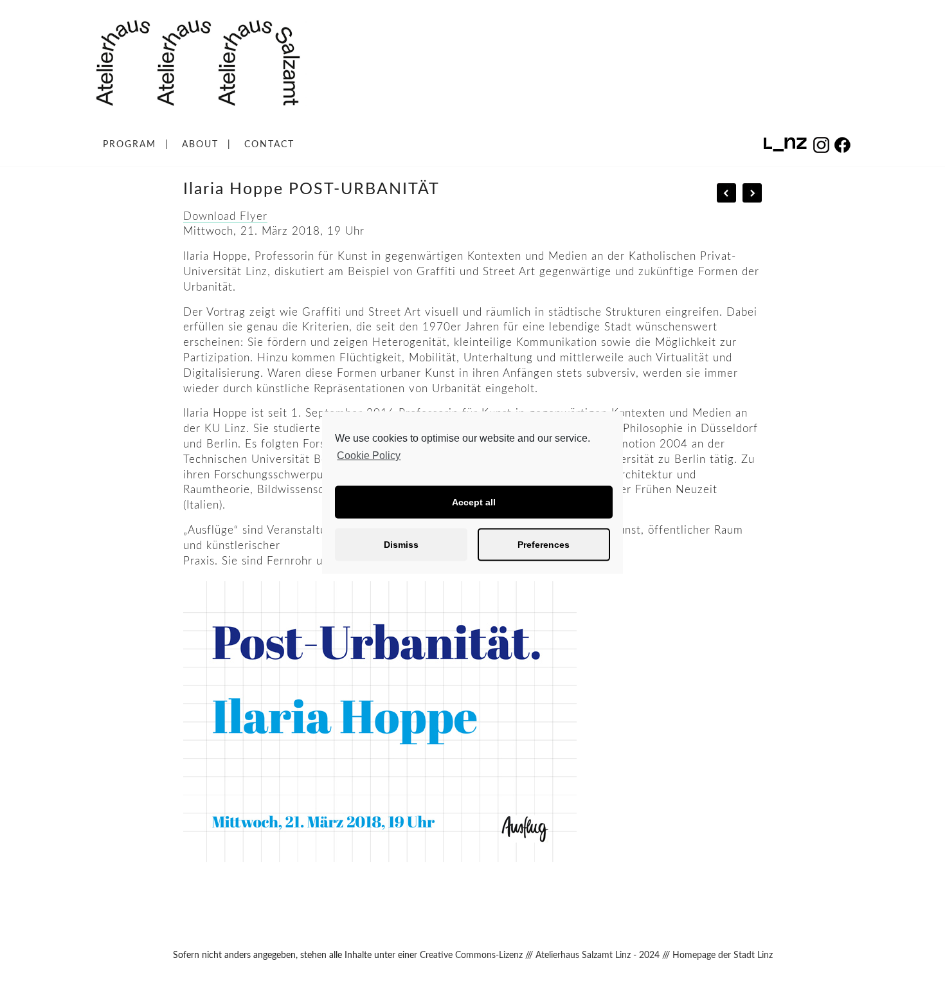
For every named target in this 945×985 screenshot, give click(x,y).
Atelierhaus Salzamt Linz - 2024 (598, 955)
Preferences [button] (544, 544)
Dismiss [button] (401, 544)
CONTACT (269, 144)
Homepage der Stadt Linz (722, 955)
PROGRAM (129, 144)
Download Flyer (225, 216)
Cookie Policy (369, 455)
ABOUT (200, 144)
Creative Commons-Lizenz (471, 955)
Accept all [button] (474, 502)
